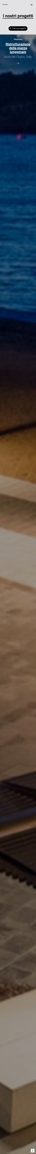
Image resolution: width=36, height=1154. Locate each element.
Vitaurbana (18, 39)
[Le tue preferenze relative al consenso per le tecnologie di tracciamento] (32, 1150)
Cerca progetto (19, 28)
